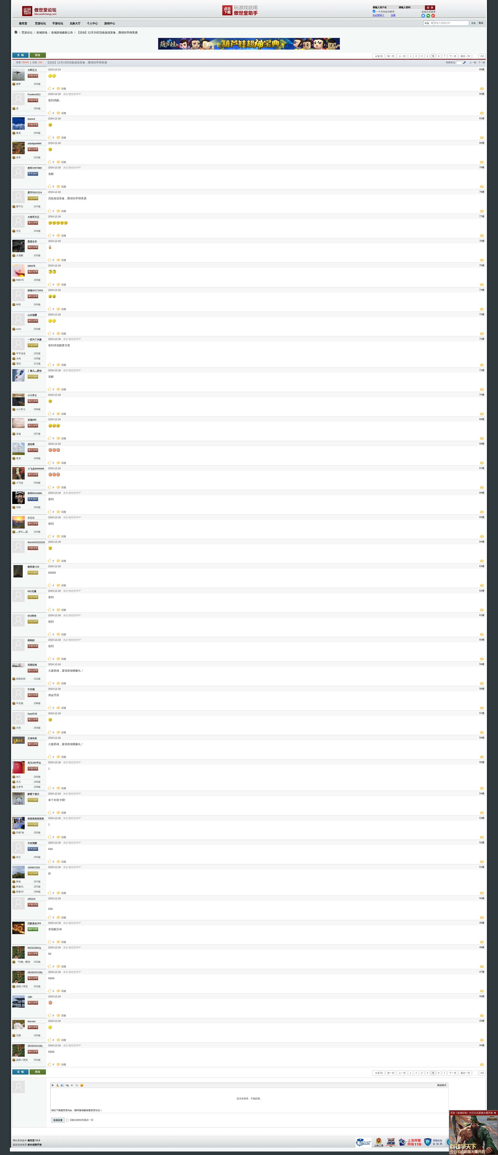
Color (57, 1085)
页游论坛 (40, 23)
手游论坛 (57, 23)
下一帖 (481, 62)
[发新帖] (20, 55)
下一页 (452, 56)
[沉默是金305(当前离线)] (18, 928)
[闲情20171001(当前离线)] (18, 295)
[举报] (482, 88)
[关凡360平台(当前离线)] (18, 767)
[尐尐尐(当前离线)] (18, 522)
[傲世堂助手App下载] (240, 15)
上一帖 (472, 62)
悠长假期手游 (35, 1144)
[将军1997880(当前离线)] (18, 172)
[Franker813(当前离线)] (18, 99)
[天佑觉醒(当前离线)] (18, 847)
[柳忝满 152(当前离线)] (18, 571)
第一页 (390, 56)
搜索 (473, 23)
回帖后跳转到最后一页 (81, 1120)
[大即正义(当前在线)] (18, 74)
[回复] (38, 55)
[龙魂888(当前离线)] (18, 424)
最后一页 (465, 56)
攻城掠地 (41, 32)
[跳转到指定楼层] (464, 62)
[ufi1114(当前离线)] (18, 903)
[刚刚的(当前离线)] (18, 645)
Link (67, 1085)
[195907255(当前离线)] (18, 872)
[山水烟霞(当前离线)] (18, 319)
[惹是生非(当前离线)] (18, 246)
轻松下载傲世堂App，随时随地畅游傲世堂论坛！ (76, 1110)
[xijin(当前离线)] (18, 1001)
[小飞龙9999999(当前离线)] (18, 473)
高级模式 (441, 1085)
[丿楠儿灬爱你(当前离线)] (18, 375)
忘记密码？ (378, 15)
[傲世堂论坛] (16, 32)
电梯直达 (450, 62)
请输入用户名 (380, 7)
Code (77, 1085)
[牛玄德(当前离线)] (18, 694)
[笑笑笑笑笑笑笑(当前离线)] (18, 823)
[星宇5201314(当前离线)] (18, 197)
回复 (64, 88)
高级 (481, 23)
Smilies (82, 1085)
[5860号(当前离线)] (18, 270)
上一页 (402, 56)
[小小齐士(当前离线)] (18, 400)
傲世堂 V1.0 (34, 1140)
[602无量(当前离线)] (18, 596)
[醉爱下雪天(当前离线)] (18, 798)
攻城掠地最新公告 (62, 32)
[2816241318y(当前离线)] (18, 977)
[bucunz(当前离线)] (18, 1026)
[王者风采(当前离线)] (18, 743)
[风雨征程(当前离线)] (18, 669)
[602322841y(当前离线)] (18, 952)
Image (62, 1085)
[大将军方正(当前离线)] (18, 221)
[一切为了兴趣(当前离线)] (18, 344)
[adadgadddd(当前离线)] (18, 148)
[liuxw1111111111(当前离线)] (18, 547)
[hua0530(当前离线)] (18, 718)
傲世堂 (23, 23)
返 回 (380, 56)
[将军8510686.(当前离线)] (18, 498)
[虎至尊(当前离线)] (18, 449)
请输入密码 (404, 7)
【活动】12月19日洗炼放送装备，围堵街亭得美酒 (107, 32)
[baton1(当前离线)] (18, 123)
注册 (393, 15)
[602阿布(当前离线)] (18, 620)
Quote (72, 1085)
